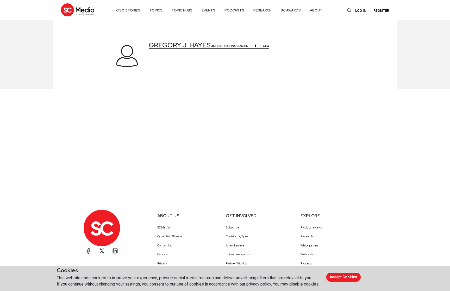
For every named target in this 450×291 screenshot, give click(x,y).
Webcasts (307, 254)
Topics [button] (155, 10)
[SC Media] (77, 10)
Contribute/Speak (238, 236)
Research (307, 236)
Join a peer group (237, 254)
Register (381, 11)
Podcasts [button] (234, 10)
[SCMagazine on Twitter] (102, 251)
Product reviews (311, 227)
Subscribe (232, 227)
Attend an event (236, 245)
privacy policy (258, 284)
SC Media (163, 227)
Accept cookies (343, 277)
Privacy (162, 263)
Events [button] (208, 10)
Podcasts (306, 263)
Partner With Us (236, 263)
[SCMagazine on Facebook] (88, 251)
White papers (309, 245)
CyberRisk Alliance (169, 236)
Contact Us (164, 245)
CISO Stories (128, 10)
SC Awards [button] (291, 10)
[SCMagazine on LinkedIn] (115, 251)
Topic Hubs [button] (182, 10)
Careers (162, 254)
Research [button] (262, 10)
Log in (360, 11)
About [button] (316, 10)
